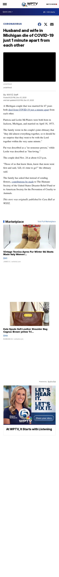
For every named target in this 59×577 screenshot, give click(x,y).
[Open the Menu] (4, 4)
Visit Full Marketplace (47, 222)
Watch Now (51, 4)
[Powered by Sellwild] (52, 382)
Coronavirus (12, 23)
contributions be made (23, 181)
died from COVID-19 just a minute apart (28, 109)
